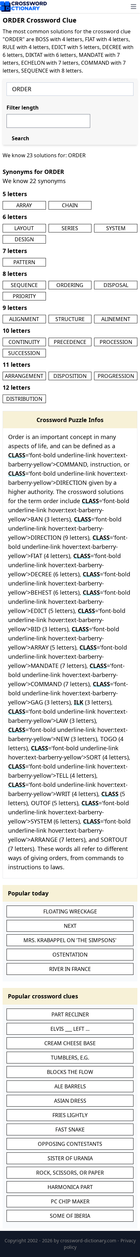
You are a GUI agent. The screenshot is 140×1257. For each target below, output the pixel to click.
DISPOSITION (70, 376)
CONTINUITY (24, 342)
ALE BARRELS (70, 1086)
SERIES (70, 228)
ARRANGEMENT (24, 376)
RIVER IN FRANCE (70, 969)
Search (20, 138)
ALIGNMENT (24, 319)
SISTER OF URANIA (70, 1158)
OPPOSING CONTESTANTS (70, 1143)
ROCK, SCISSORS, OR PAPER (70, 1172)
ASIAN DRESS (70, 1100)
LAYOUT (24, 228)
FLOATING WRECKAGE (70, 911)
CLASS (16, 455)
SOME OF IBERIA (70, 1215)
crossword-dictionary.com (89, 1240)
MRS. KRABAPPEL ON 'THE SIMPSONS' (70, 940)
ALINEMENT (115, 319)
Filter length (23, 107)
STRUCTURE (70, 319)
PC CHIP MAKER (70, 1201)
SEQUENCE (24, 285)
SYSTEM (116, 228)
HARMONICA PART (70, 1187)
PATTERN (24, 262)
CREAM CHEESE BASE (70, 1043)
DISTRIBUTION (24, 398)
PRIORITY (24, 296)
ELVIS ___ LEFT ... (70, 1028)
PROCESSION (116, 342)
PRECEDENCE (70, 342)
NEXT (70, 925)
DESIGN (24, 239)
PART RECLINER (70, 1014)
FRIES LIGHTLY (70, 1115)
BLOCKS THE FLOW (70, 1072)
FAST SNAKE (70, 1129)
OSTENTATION (70, 954)
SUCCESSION (24, 353)
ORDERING (69, 285)
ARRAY (24, 205)
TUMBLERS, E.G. (70, 1057)
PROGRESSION (116, 376)
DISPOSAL (116, 285)
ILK (78, 702)
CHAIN (70, 205)
